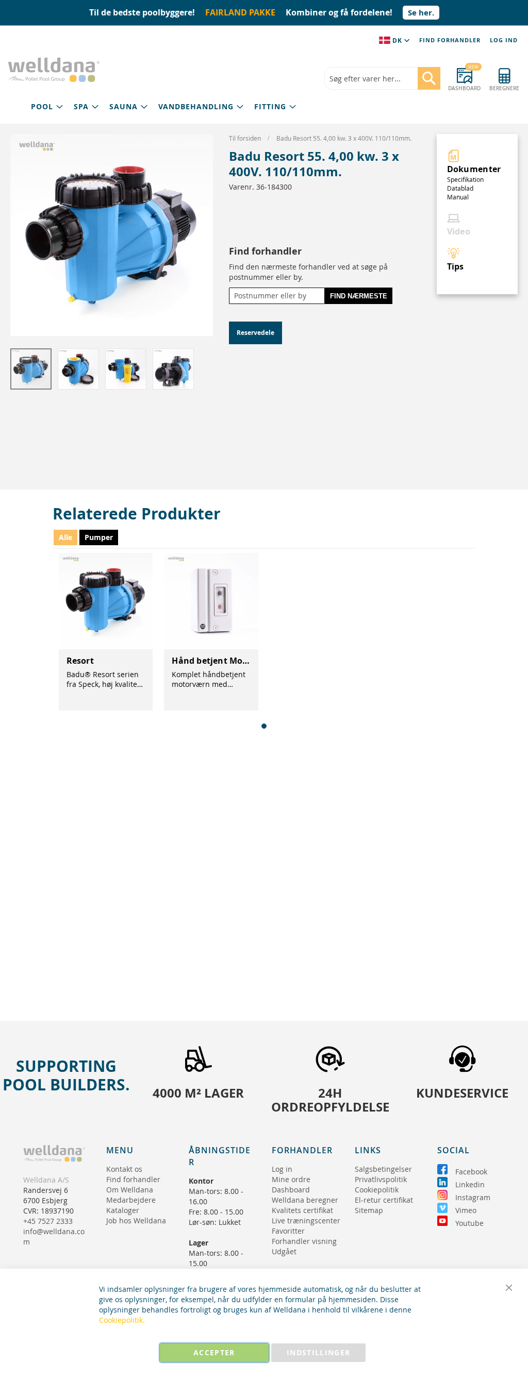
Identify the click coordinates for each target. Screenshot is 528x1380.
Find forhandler (450, 40)
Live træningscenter (306, 1220)
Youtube (469, 1223)
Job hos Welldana (136, 1220)
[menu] (163, 107)
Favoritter (288, 1231)
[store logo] (54, 69)
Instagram (472, 1197)
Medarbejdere (131, 1200)
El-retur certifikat (384, 1200)
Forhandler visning (304, 1241)
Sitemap (369, 1210)
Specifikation (465, 179)
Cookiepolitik (377, 1189)
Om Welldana (129, 1189)
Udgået (284, 1251)
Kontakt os (124, 1169)
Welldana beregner (305, 1200)
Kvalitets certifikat (302, 1210)
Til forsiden (245, 138)
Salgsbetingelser (383, 1169)
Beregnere (504, 88)
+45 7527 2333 (48, 1221)
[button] (79, 369)
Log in (282, 1169)
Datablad (460, 188)
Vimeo (465, 1210)
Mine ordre (291, 1179)
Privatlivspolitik (381, 1179)
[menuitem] (47, 107)
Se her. (421, 12)
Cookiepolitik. (122, 1320)
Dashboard (464, 88)
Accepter (214, 1352)
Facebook (471, 1171)
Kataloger (122, 1210)
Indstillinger (319, 1352)
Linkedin (470, 1184)
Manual (458, 197)
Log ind (504, 40)
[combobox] (382, 78)
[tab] (164, 107)
